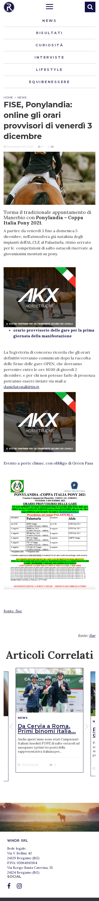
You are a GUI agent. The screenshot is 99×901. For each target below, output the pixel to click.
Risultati (49, 33)
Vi (52, 146)
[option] (49, 720)
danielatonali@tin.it (21, 386)
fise (19, 611)
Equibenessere (49, 82)
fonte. (10, 611)
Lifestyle (49, 69)
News (49, 20)
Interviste (49, 57)
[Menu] (49, 7)
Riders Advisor (9, 7)
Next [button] (87, 726)
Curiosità (50, 45)
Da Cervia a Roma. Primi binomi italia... (47, 728)
